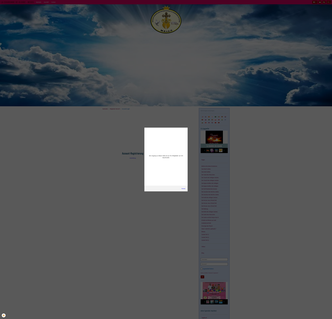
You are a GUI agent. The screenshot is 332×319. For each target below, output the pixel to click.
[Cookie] (4, 315)
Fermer (183, 188)
